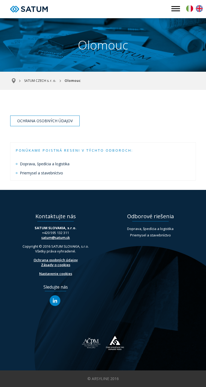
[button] (175, 9)
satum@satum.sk (55, 237)
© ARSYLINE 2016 (103, 378)
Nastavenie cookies (55, 273)
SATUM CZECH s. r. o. (40, 80)
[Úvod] (15, 80)
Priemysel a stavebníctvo (41, 172)
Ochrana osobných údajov (45, 120)
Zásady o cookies (55, 264)
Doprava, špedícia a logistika (44, 163)
